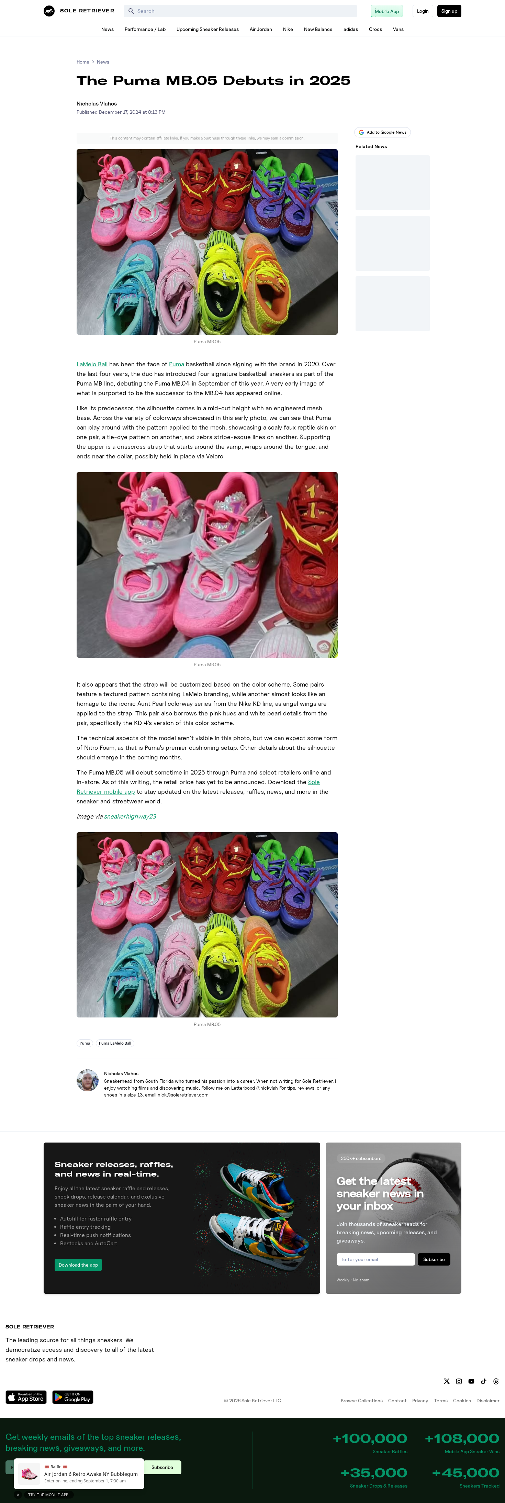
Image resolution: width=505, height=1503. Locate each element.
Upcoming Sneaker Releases (208, 29)
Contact (397, 1400)
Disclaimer (488, 1400)
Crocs (375, 29)
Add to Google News (386, 132)
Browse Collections (362, 1400)
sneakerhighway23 (130, 816)
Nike (288, 29)
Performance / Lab (145, 29)
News (107, 29)
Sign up (449, 11)
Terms (441, 1400)
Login (423, 11)
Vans (398, 29)
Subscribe (434, 1259)
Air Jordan (261, 29)
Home (83, 62)
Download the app (78, 1265)
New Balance (318, 29)
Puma (176, 364)
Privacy (420, 1400)
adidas (351, 29)
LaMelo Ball (92, 364)
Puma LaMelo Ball (115, 1043)
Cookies (462, 1400)
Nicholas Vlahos (97, 103)
